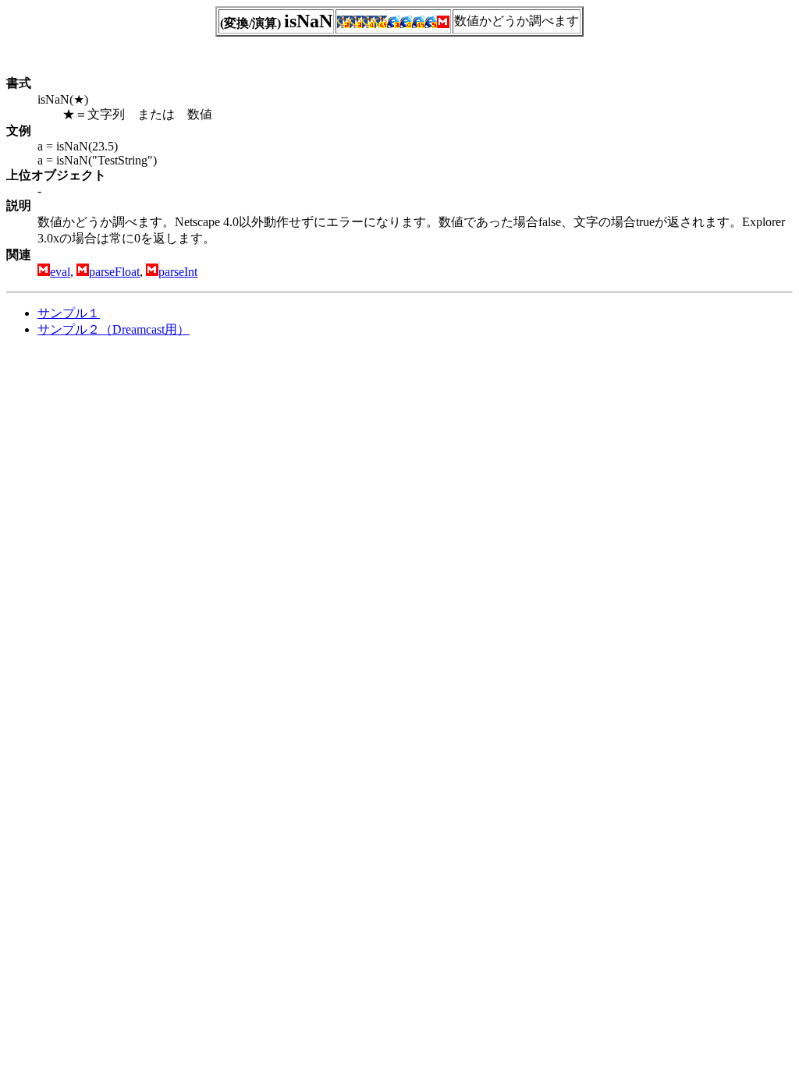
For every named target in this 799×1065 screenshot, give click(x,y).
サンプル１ (68, 313)
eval (60, 271)
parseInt (177, 271)
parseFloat (114, 271)
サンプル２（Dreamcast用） (113, 329)
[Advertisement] (137, 460)
